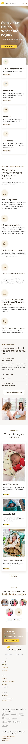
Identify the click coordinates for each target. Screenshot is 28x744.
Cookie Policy (5, 740)
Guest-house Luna (6, 700)
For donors (4, 670)
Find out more (6, 74)
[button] (23, 3)
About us (4, 678)
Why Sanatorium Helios (8, 681)
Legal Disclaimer (6, 738)
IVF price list (5, 695)
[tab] (14, 364)
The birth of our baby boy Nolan (13, 560)
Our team (4, 684)
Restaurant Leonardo (7, 698)
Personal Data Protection (8, 736)
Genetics (4, 664)
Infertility (4, 662)
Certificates (5, 687)
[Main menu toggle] (26, 3)
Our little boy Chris (9, 514)
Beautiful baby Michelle (10, 484)
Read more (6, 494)
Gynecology (5, 667)
